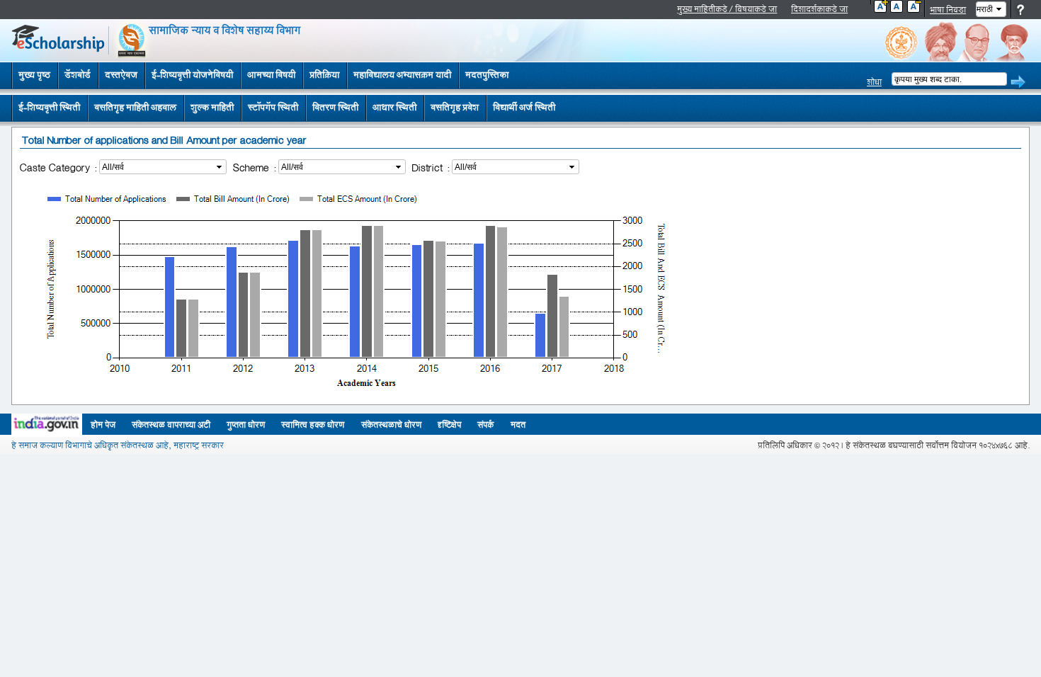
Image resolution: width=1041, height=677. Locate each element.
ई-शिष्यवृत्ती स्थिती (49, 108)
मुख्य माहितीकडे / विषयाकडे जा (727, 9)
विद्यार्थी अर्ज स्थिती (524, 108)
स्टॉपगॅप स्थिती (273, 108)
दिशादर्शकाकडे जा (819, 9)
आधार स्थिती (394, 108)
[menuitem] (49, 108)
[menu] (286, 108)
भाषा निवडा (948, 10)
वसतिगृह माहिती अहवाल (135, 108)
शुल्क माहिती (212, 108)
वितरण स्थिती (335, 108)
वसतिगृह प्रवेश (455, 108)
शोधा (874, 82)
